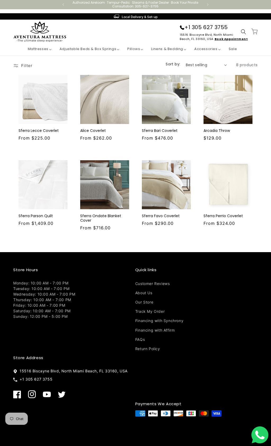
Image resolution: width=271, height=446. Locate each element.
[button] (36, 49)
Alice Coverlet (93, 130)
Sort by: (173, 64)
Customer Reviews (152, 283)
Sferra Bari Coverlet (160, 130)
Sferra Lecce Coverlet (39, 130)
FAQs (140, 339)
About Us (143, 293)
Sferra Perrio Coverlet (223, 216)
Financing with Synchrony (159, 320)
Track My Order (150, 311)
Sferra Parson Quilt (36, 216)
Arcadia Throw (217, 130)
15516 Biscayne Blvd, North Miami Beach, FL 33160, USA (72, 371)
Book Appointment (231, 39)
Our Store (144, 302)
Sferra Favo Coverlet (161, 216)
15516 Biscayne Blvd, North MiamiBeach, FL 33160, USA (206, 37)
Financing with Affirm (155, 330)
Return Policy (147, 348)
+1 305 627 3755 (206, 27)
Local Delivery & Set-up (139, 17)
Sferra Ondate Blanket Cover (100, 218)
